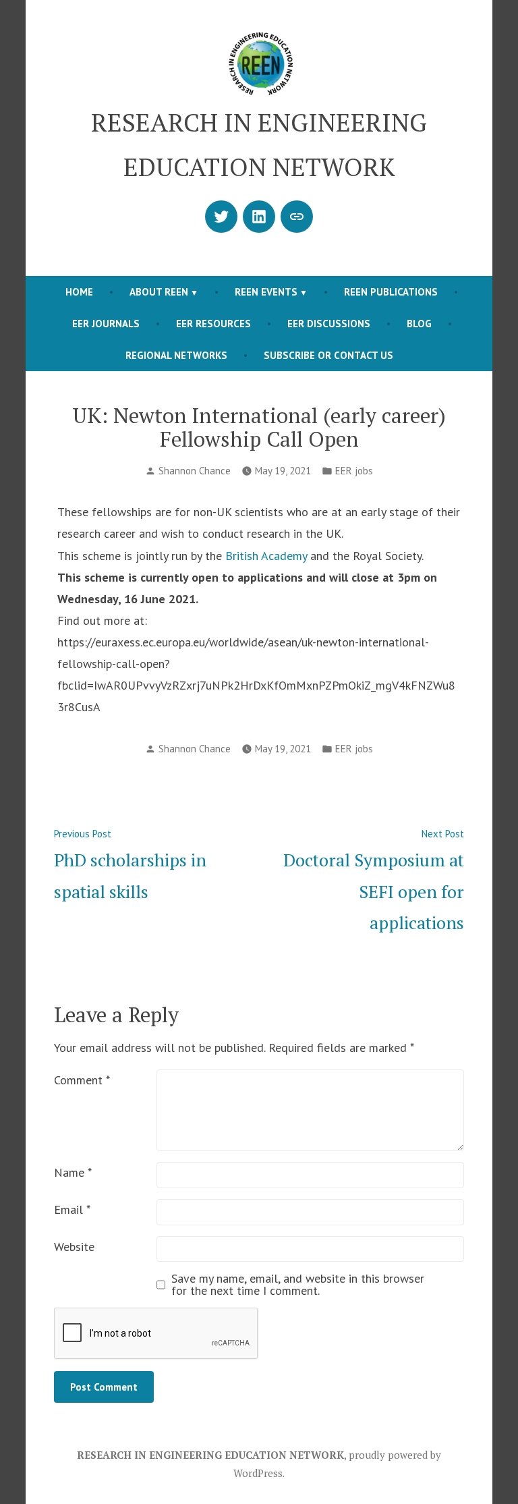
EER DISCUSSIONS (328, 323)
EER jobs (354, 470)
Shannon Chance (195, 470)
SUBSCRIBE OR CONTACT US (328, 355)
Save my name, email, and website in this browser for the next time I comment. (297, 1285)
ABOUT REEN (159, 291)
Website (74, 1246)
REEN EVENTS (266, 291)
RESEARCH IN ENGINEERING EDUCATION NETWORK (210, 1454)
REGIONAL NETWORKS (176, 355)
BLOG (419, 323)
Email (72, 1209)
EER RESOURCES (213, 323)
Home (79, 291)
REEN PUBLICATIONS (391, 291)
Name (73, 1172)
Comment (82, 1080)
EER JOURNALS (106, 323)
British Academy (266, 555)
